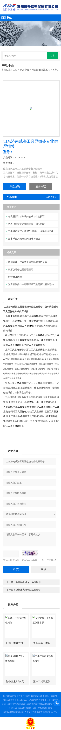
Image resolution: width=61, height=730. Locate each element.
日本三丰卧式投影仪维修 (17, 643)
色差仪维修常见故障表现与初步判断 (26, 224)
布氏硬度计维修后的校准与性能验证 (26, 216)
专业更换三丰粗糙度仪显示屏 (44, 643)
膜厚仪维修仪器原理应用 (20, 269)
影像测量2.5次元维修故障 (17, 681)
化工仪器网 (53, 700)
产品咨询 (14, 186)
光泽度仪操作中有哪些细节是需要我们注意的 (31, 284)
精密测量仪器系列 (41, 69)
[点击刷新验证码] (30, 553)
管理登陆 (34, 700)
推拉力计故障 (15, 277)
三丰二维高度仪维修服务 (44, 681)
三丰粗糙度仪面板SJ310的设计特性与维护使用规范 (33, 231)
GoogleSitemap (23, 700)
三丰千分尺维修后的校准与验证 (24, 238)
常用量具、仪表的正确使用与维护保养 (27, 262)
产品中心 (24, 69)
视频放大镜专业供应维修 (28, 589)
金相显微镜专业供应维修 (28, 582)
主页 (15, 69)
